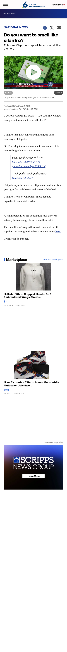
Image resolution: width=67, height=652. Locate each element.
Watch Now (58, 5)
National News (16, 27)
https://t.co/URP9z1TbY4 (26, 162)
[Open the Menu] (5, 5)
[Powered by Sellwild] (58, 442)
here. (58, 231)
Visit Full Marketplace (53, 260)
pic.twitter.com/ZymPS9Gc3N (28, 166)
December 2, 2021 (22, 178)
